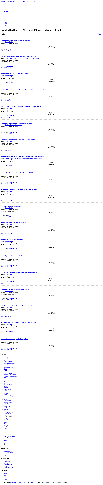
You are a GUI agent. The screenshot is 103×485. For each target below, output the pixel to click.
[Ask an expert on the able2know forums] (11, 1)
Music (5, 422)
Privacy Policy (32, 482)
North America (7, 413)
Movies (6, 397)
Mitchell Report (21, 158)
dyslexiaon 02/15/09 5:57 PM (6, 99)
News (5, 360)
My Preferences (8, 464)
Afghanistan (7, 405)
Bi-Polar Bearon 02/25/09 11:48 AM (7, 83)
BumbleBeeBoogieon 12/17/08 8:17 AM (9, 266)
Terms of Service (23, 482)
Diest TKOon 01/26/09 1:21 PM (7, 149)
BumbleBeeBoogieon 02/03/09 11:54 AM (9, 116)
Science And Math (8, 367)
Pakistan (6, 423)
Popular (6, 11)
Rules (5, 473)
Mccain (6, 393)
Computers (6, 418)
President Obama (9, 125)
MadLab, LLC (14, 482)
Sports (5, 399)
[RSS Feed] (100, 34)
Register (29, 1)
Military (6, 409)
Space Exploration (8, 384)
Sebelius (27, 58)
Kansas (15, 58)
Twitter (5, 476)
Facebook (6, 478)
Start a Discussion (8, 452)
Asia (5, 377)
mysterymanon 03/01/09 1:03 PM (7, 66)
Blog (5, 475)
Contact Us (7, 479)
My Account (7, 461)
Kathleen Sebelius (34, 58)
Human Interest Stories (9, 363)
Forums (6, 4)
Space (5, 428)
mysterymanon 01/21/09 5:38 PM (7, 166)
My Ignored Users (8, 466)
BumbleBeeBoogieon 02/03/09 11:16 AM (9, 133)
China (5, 390)
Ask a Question (8, 451)
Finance (6, 419)
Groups (6, 5)
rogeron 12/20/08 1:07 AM (6, 232)
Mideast (7, 158)
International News (9, 358)
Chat (5, 455)
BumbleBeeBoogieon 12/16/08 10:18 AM (9, 282)
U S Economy (7, 395)
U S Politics (21, 58)
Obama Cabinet (9, 42)
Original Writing (8, 402)
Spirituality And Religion (10, 376)
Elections (6, 403)
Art (5, 383)
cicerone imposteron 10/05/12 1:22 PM (8, 50)
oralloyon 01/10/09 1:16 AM (6, 199)
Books (5, 369)
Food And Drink (8, 361)
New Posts (6, 16)
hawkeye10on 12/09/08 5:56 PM (7, 332)
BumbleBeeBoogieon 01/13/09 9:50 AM (9, 183)
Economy (6, 382)
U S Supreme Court (9, 396)
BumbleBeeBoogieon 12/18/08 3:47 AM (9, 249)
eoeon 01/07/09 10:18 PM (6, 216)
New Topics (7, 14)
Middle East (13, 158)
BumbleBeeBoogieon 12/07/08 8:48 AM (9, 349)
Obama (6, 426)
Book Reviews (7, 379)
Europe (6, 410)
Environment (7, 392)
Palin (5, 415)
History (6, 370)
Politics (6, 357)
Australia (6, 421)
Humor (5, 364)
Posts (5, 25)
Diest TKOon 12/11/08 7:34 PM (7, 315)
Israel (5, 408)
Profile (5, 22)
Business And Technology (10, 374)
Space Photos (7, 400)
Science (6, 386)
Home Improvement (9, 412)
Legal (5, 371)
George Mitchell (38, 158)
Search (34, 1)
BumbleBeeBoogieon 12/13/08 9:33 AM (9, 299)
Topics (5, 23)
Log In (24, 1)
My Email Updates (8, 467)
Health (5, 366)
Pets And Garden (8, 373)
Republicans (7, 406)
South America (7, 389)
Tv (4, 380)
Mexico (6, 425)
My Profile (6, 463)
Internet (6, 387)
